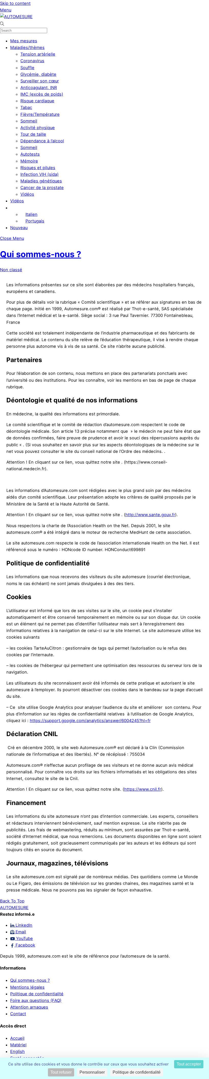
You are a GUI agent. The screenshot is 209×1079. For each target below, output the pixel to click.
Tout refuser (61, 1072)
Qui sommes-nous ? (40, 254)
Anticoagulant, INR (38, 87)
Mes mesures (23, 40)
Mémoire (29, 161)
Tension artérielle (37, 54)
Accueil (17, 1038)
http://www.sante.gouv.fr (150, 514)
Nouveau (19, 227)
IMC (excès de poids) (41, 94)
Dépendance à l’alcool (42, 140)
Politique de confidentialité (36, 993)
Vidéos (27, 194)
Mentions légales (27, 987)
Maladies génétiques (41, 180)
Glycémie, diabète (38, 74)
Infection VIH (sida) (39, 174)
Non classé (11, 269)
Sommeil (28, 120)
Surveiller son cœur (39, 80)
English (17, 1051)
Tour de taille (33, 134)
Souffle (27, 67)
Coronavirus (32, 60)
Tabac (26, 107)
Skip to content (15, 3)
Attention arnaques (29, 1007)
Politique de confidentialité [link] (137, 1072)
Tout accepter (189, 1064)
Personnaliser (92, 1072)
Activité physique (37, 127)
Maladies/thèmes (27, 47)
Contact (18, 1013)
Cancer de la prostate (42, 187)
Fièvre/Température (40, 114)
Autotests (30, 154)
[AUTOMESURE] (16, 16)
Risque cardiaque (37, 100)
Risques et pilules (37, 167)
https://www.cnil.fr (142, 789)
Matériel (18, 1044)
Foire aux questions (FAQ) (35, 1000)
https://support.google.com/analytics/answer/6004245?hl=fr (90, 720)
